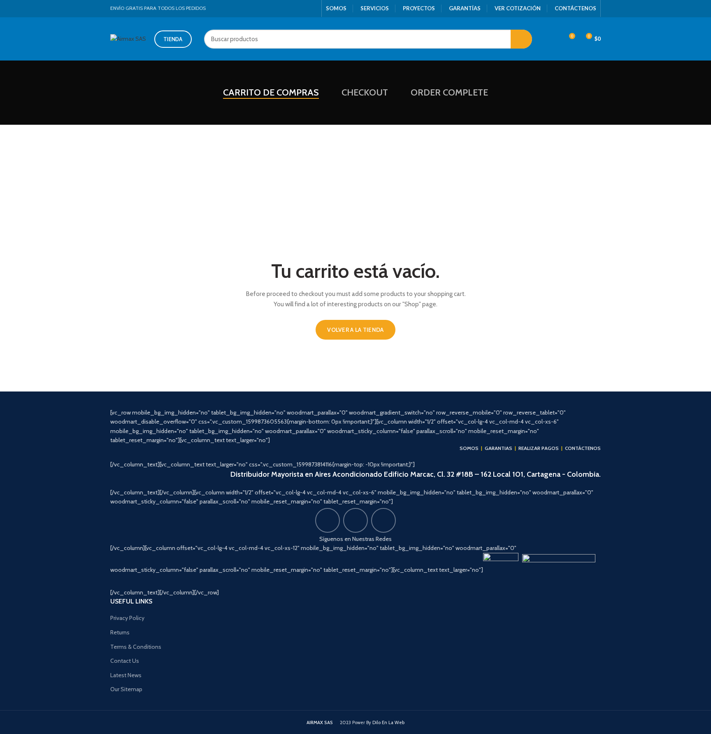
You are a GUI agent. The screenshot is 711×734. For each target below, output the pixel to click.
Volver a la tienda (355, 329)
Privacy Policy (127, 618)
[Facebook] (293, 8)
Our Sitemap (126, 689)
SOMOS (336, 8)
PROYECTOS (419, 8)
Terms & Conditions (135, 646)
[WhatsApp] (312, 8)
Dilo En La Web (388, 722)
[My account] (553, 39)
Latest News (126, 675)
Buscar (521, 39)
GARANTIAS (498, 448)
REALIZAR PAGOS (538, 448)
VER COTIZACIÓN (518, 8)
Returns (120, 632)
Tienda (173, 39)
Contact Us (124, 660)
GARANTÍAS (465, 8)
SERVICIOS (374, 8)
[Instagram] (303, 8)
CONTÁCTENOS (575, 8)
